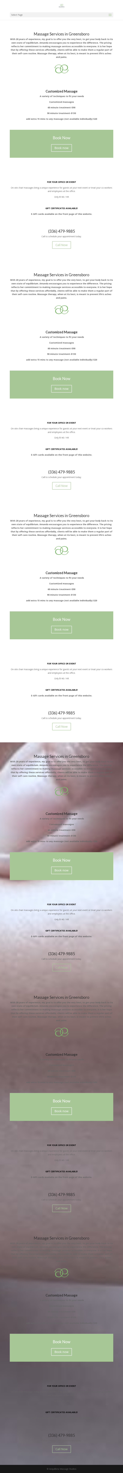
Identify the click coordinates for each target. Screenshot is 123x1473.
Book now (61, 148)
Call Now (62, 245)
